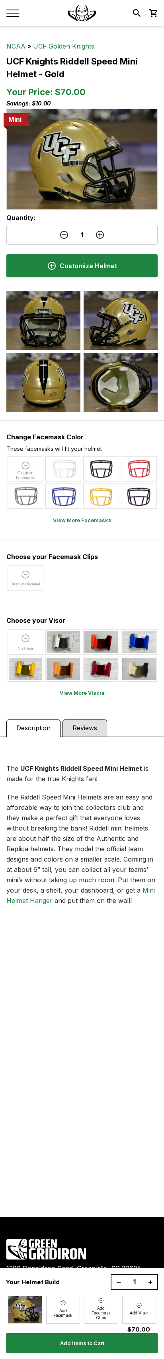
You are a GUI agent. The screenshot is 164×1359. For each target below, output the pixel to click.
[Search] (137, 13)
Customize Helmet (88, 266)
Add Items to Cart (82, 1343)
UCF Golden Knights (63, 46)
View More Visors (82, 693)
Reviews (84, 728)
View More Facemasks (82, 520)
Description (33, 728)
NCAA (15, 46)
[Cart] (153, 13)
